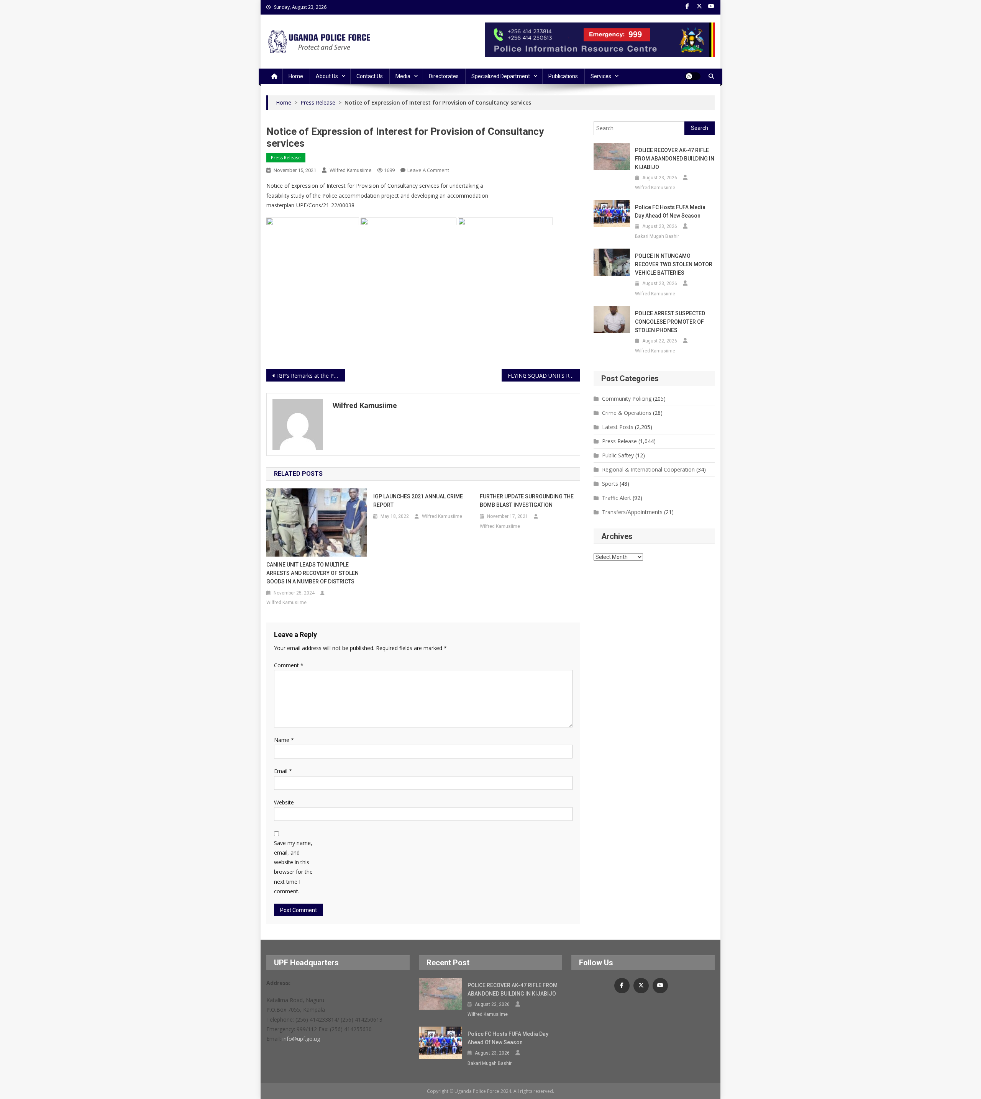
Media (402, 76)
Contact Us (369, 76)
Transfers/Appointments (632, 512)
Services (601, 76)
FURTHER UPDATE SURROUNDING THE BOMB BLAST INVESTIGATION (527, 500)
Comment (288, 665)
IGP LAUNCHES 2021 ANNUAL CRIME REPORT (418, 500)
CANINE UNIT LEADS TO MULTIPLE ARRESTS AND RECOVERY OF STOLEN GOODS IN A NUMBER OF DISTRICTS (312, 573)
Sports (610, 483)
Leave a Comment (428, 170)
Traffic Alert (616, 497)
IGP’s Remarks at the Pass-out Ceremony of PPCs (311, 375)
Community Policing (626, 398)
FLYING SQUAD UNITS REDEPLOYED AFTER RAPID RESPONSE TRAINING (544, 375)
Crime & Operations (626, 412)
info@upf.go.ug (301, 1038)
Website (284, 802)
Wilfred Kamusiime (350, 170)
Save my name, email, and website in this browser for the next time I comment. (293, 867)
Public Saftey (618, 455)
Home (296, 76)
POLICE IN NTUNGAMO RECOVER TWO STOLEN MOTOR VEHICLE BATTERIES (673, 264)
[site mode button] (692, 76)
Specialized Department (500, 76)
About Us (327, 76)
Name (284, 740)
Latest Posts (617, 427)
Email (283, 771)
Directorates (444, 76)
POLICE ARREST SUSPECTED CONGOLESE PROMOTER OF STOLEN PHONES (670, 321)
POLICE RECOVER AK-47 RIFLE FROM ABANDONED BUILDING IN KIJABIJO (674, 158)
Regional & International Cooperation (648, 469)
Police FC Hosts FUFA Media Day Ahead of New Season (670, 211)
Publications (563, 76)
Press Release (286, 157)
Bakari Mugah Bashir (657, 236)
